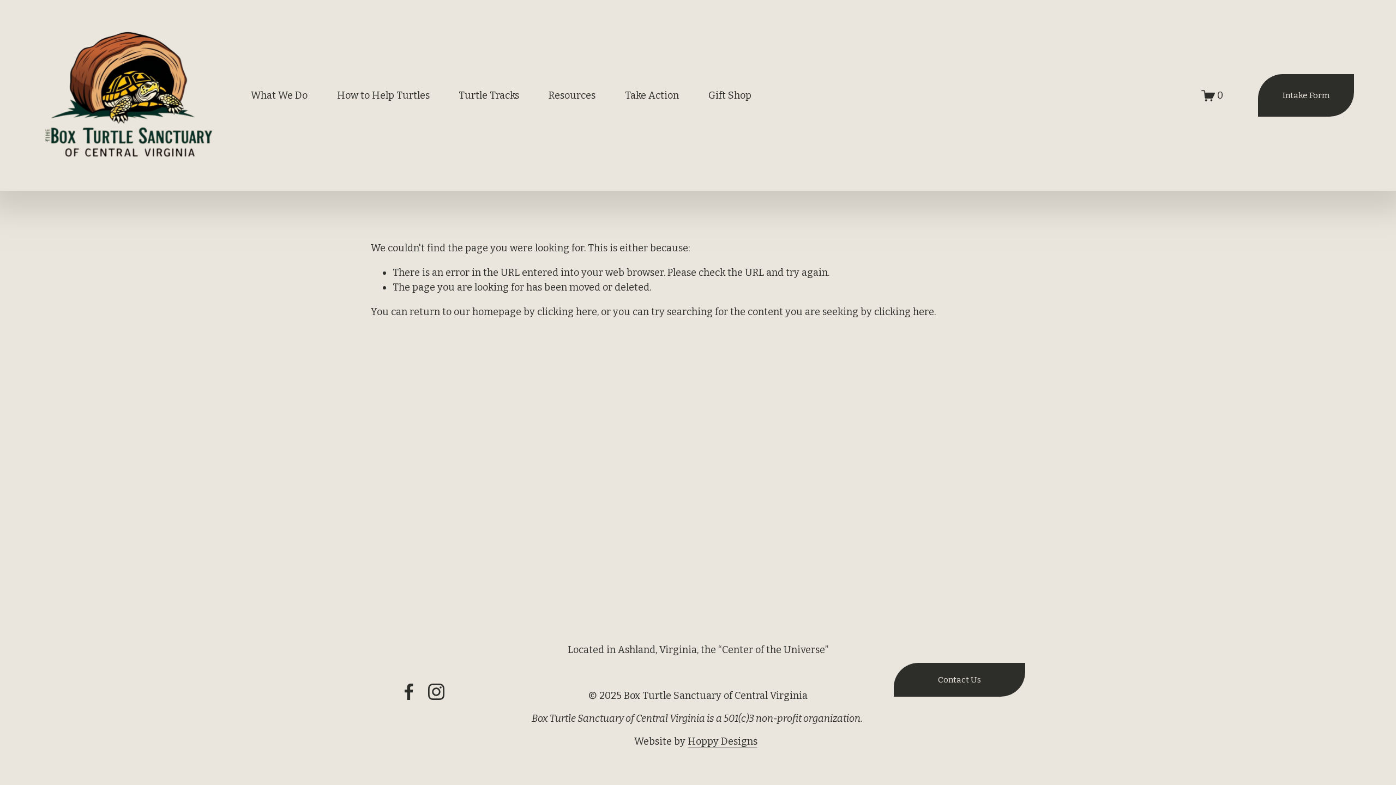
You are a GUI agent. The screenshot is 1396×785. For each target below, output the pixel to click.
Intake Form (1306, 95)
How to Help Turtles (383, 95)
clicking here (567, 312)
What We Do (279, 95)
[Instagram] (436, 692)
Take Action (652, 95)
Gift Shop (729, 95)
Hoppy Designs (722, 741)
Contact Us (959, 680)
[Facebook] (409, 692)
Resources (572, 95)
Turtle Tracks (489, 95)
